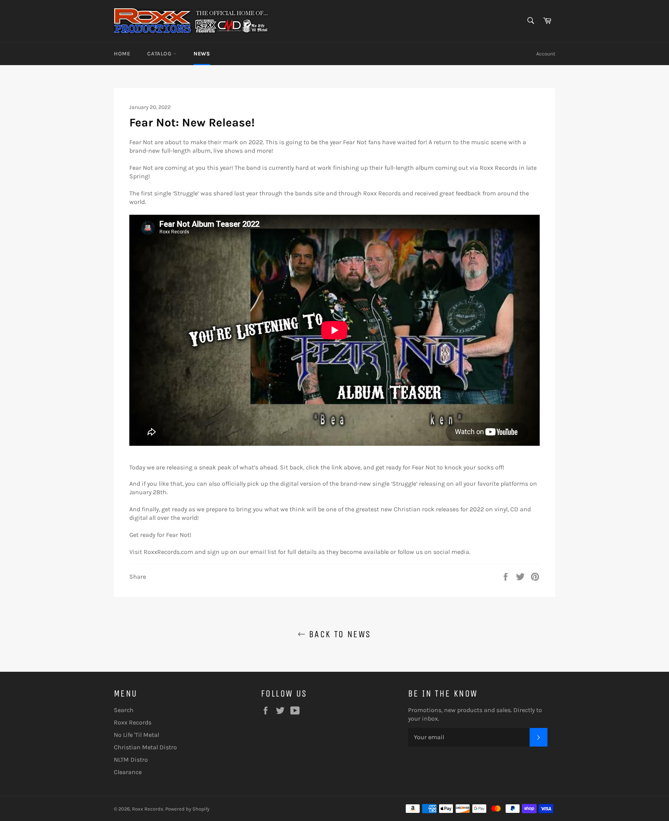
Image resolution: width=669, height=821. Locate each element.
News (202, 53)
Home (122, 53)
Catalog (160, 53)
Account (545, 54)
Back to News (338, 634)
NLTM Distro (131, 759)
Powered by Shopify (187, 809)
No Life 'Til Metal (136, 734)
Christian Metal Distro (145, 747)
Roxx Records (132, 722)
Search (124, 710)
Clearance (128, 772)
